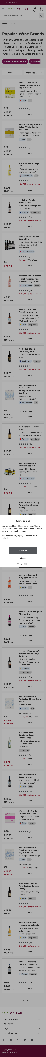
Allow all (23, 550)
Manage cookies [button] (23, 564)
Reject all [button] (23, 558)
